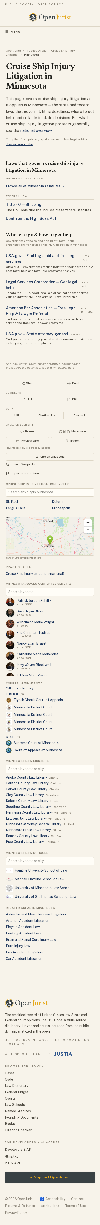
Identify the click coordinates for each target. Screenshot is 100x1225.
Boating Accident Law (23, 933)
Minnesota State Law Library (28, 830)
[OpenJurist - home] (50, 17)
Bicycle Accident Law (23, 927)
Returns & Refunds (20, 1206)
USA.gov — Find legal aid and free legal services (42, 259)
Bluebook (80, 415)
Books (10, 1124)
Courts (10, 1098)
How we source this (19, 144)
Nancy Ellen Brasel (31, 643)
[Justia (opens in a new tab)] (63, 1054)
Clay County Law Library (25, 795)
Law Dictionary (16, 1086)
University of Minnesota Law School (43, 888)
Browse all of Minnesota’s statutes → (35, 186)
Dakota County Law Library (27, 801)
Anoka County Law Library (26, 777)
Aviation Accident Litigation (27, 921)
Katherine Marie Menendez (38, 654)
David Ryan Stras (30, 611)
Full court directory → (21, 688)
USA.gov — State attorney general (37, 334)
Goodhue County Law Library (28, 807)
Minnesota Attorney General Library (33, 824)
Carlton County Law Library (27, 783)
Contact (77, 1199)
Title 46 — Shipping (24, 204)
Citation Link (46, 415)
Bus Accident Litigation (24, 952)
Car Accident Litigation (24, 959)
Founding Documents (21, 1117)
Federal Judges (17, 1092)
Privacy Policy (16, 1213)
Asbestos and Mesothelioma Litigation (36, 914)
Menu (16, 31)
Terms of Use (75, 1206)
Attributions (50, 1206)
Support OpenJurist (50, 1177)
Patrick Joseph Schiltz (34, 601)
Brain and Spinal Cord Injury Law (31, 940)
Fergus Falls (15, 508)
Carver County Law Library (26, 789)
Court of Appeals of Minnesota (38, 750)
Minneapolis (61, 508)
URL (17, 415)
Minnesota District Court (33, 707)
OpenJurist (13, 50)
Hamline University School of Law (41, 870)
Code (9, 1079)
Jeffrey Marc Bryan (32, 676)
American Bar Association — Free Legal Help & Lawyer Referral (41, 311)
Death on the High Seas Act (31, 218)
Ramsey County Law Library (27, 836)
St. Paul (12, 502)
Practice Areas (36, 50)
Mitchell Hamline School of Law (39, 879)
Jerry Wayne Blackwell (34, 665)
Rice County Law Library (25, 842)
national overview (36, 130)
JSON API (12, 1163)
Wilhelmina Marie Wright (35, 622)
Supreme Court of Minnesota (36, 743)
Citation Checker (18, 1130)
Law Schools (15, 1105)
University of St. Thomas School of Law (45, 897)
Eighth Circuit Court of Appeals (38, 700)
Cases (10, 1073)
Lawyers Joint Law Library (26, 818)
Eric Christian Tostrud (33, 633)
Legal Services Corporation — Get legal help (41, 285)
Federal (15, 694)
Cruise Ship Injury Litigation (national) (35, 573)
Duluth (57, 502)
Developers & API (18, 1149)
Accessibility (52, 1199)
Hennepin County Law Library (29, 812)
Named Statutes (18, 1111)
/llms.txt (11, 1156)
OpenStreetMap (17, 557)
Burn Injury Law (18, 946)
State (13, 736)
